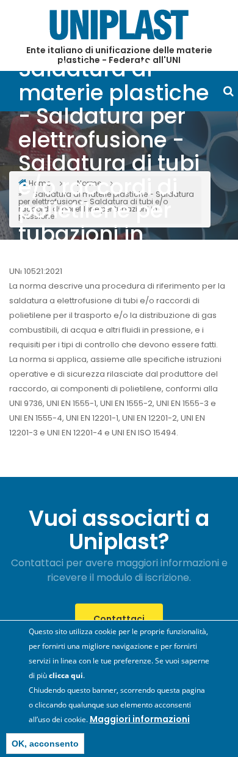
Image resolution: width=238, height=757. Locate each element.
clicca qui (66, 675)
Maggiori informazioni (140, 719)
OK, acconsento (45, 743)
